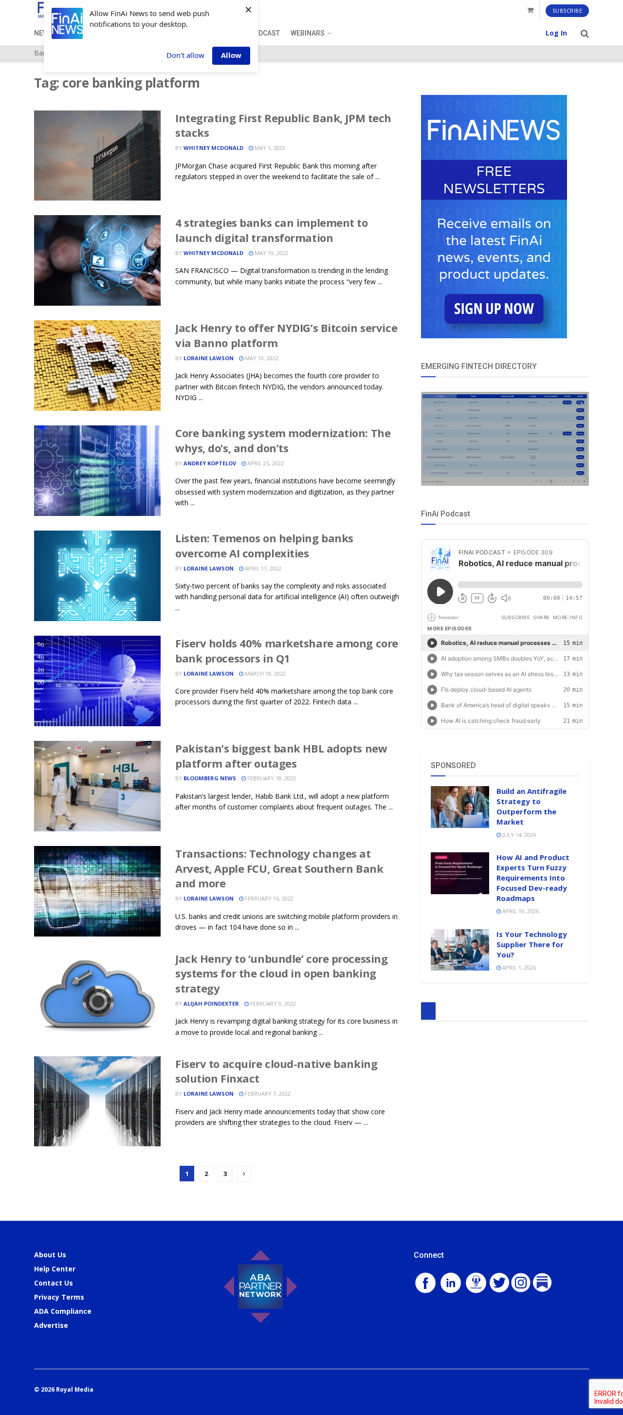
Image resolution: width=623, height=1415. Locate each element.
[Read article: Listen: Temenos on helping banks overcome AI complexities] (97, 576)
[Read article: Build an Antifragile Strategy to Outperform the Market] (460, 807)
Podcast (264, 33)
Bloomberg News (209, 778)
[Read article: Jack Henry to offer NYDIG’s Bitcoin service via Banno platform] (97, 365)
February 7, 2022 (267, 1093)
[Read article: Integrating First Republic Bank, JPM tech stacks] (97, 155)
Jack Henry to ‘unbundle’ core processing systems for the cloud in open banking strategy (281, 973)
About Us (50, 1254)
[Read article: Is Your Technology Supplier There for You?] (460, 950)
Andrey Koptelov (209, 463)
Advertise (51, 1325)
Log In (556, 32)
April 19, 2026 (520, 911)
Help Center (54, 1268)
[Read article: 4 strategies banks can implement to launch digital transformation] (97, 260)
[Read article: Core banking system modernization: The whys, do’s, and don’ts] (97, 470)
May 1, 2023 (269, 147)
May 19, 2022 (270, 253)
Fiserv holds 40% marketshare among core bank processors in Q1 (286, 650)
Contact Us (53, 1282)
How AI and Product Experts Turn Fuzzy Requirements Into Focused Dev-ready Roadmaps (532, 877)
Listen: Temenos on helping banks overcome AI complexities (264, 545)
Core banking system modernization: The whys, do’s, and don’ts (282, 440)
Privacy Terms (59, 1297)
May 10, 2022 (260, 358)
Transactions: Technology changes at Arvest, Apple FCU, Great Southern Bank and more (279, 868)
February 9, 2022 (272, 1003)
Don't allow (185, 55)
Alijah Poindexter (211, 1003)
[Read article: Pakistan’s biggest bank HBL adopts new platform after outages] (97, 786)
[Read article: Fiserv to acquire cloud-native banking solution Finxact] (97, 1101)
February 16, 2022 (268, 898)
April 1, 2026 (518, 967)
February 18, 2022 (271, 778)
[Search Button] (585, 33)
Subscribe (567, 10)
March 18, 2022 (264, 673)
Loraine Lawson (208, 358)
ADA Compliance (63, 1311)
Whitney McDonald (213, 147)
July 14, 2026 (518, 834)
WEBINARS (308, 33)
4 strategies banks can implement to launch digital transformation (271, 230)
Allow (231, 55)
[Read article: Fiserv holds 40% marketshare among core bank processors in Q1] (97, 681)
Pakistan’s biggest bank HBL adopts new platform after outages (281, 756)
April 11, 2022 (262, 568)
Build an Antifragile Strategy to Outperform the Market (531, 806)
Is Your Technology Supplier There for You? (531, 944)
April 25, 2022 (265, 463)
